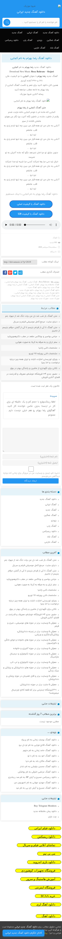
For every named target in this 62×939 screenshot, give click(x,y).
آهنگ (55, 238)
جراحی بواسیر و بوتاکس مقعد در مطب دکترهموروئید (32, 336)
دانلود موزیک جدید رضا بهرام (48, 293)
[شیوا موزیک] (31, 6)
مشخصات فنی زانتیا (48, 347)
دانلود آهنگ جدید (51, 32)
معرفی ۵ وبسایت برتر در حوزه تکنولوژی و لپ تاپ (33, 662)
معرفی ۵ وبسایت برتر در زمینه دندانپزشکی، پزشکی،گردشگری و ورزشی (38, 633)
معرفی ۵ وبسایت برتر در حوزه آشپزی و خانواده (34, 648)
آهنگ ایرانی (32, 32)
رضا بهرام (32, 293)
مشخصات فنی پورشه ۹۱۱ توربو (43, 353)
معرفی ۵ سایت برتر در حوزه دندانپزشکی (38, 684)
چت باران (52, 816)
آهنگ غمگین (53, 40)
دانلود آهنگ (48, 916)
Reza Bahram (44, 281)
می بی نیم (49, 853)
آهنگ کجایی (34, 284)
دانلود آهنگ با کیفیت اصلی (31, 204)
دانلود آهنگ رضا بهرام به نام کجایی (31, 58)
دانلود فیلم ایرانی (44, 828)
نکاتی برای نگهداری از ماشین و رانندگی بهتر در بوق (33, 368)
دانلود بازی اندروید (44, 862)
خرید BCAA (48, 896)
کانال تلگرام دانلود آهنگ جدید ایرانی (23, 933)
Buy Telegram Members (45, 806)
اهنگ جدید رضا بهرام (51, 287)
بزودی (39, 40)
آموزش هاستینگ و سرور (40, 879)
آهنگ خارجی (39, 48)
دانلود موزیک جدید (26, 290)
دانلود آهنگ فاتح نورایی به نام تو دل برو (37, 745)
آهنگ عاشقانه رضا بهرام (50, 284)
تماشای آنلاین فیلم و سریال (39, 845)
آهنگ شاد (54, 48)
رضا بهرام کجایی (21, 293)
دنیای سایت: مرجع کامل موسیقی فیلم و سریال (35, 321)
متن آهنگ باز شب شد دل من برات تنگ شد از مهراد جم (31, 316)
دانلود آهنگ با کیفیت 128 (31, 214)
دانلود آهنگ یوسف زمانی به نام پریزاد (38, 739)
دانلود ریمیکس (11, 40)
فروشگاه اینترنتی (45, 887)
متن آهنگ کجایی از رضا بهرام (47, 295)
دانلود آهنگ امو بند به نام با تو (42, 755)
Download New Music (19, 71)
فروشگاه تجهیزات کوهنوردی (38, 870)
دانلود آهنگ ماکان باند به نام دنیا (41, 761)
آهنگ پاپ (27, 40)
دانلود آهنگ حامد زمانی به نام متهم (39, 750)
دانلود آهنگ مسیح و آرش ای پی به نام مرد (36, 788)
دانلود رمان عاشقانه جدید (44, 811)
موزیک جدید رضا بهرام (39, 298)
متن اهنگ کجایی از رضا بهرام (23, 295)
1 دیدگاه (53, 252)
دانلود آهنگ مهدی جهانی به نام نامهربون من (35, 782)
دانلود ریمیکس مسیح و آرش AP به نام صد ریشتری (32, 777)
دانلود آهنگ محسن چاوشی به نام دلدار (38, 766)
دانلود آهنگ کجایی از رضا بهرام (47, 290)
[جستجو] (6, 22)
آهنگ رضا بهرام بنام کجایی (16, 281)
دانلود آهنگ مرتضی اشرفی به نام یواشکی (37, 772)
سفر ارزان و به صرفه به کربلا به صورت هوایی (36, 342)
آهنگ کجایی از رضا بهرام (17, 284)
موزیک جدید (54, 298)
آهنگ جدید (17, 32)
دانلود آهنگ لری (45, 904)
